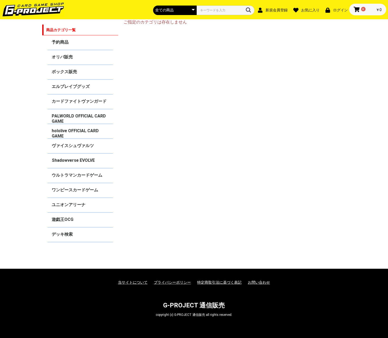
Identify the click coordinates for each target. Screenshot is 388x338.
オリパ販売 (62, 56)
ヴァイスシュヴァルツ (73, 145)
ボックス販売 (64, 71)
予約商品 (60, 42)
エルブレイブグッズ (71, 86)
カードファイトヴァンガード (79, 101)
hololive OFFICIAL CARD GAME (75, 133)
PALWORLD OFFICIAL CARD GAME (79, 118)
